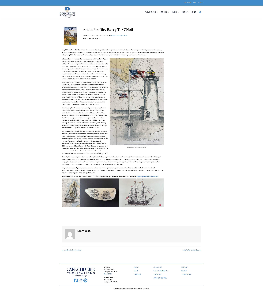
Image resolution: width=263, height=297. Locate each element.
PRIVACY (184, 271)
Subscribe (188, 2)
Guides (174, 12)
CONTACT (184, 267)
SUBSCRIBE (157, 267)
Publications (150, 12)
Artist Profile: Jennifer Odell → (191, 250)
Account (200, 2)
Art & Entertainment (119, 35)
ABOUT (136, 267)
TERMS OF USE (186, 274)
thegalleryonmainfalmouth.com (147, 176)
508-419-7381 (108, 274)
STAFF (136, 271)
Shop (194, 12)
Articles (163, 12)
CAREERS (137, 274)
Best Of (184, 12)
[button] (157, 12)
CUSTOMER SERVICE (160, 271)
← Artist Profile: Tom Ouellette (71, 250)
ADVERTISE (157, 274)
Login (194, 2)
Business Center (160, 278)
